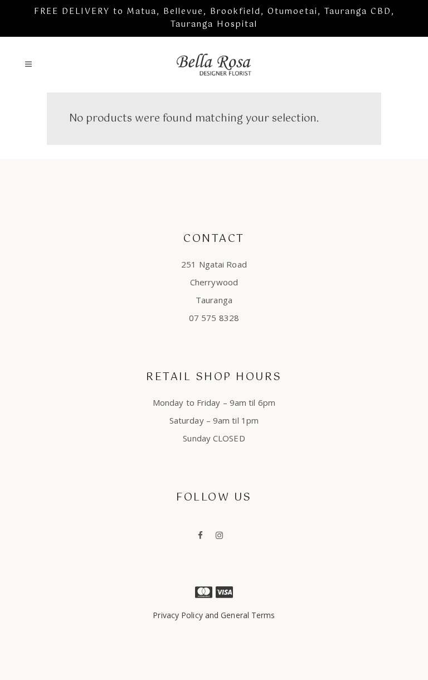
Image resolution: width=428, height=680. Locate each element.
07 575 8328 (214, 317)
